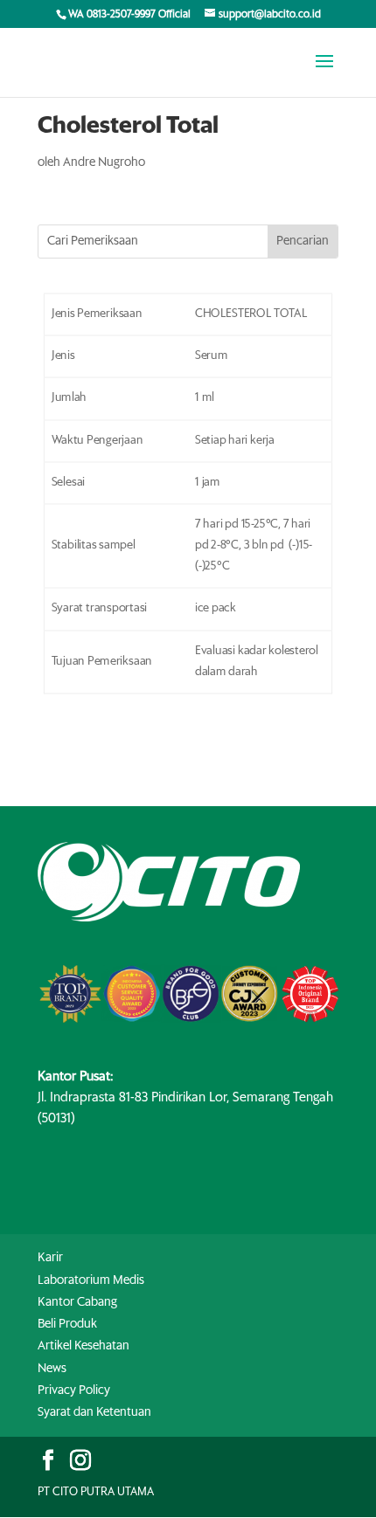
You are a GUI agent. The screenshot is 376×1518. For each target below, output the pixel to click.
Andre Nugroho (104, 162)
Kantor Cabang (77, 1302)
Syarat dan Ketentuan (94, 1412)
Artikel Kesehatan (83, 1346)
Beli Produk (67, 1324)
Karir (50, 1258)
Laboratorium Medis (91, 1280)
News (52, 1369)
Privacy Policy (74, 1390)
